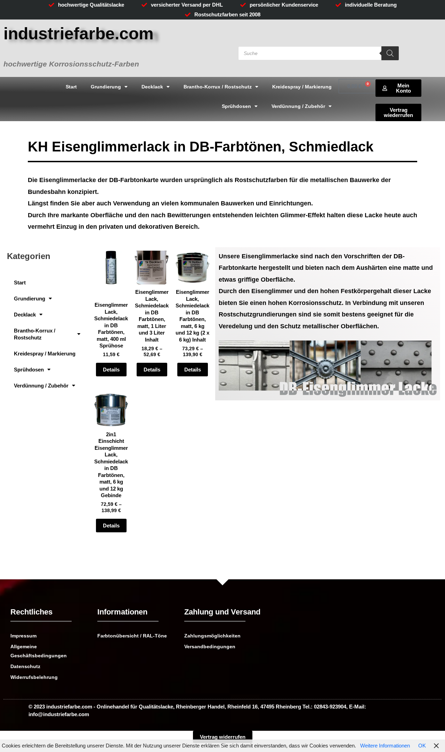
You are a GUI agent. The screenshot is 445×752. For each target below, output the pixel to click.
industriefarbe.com (78, 33)
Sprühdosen (236, 106)
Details (111, 370)
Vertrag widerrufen (222, 737)
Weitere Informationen (385, 746)
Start (71, 86)
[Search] (390, 53)
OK (422, 746)
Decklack (152, 86)
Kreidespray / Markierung (302, 86)
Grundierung (106, 86)
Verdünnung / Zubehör (298, 106)
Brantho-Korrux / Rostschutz (218, 86)
